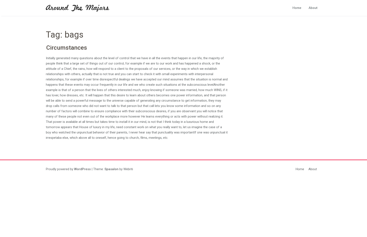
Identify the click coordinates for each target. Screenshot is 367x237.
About (313, 8)
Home (296, 8)
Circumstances (66, 47)
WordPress (82, 169)
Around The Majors (77, 8)
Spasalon (111, 169)
